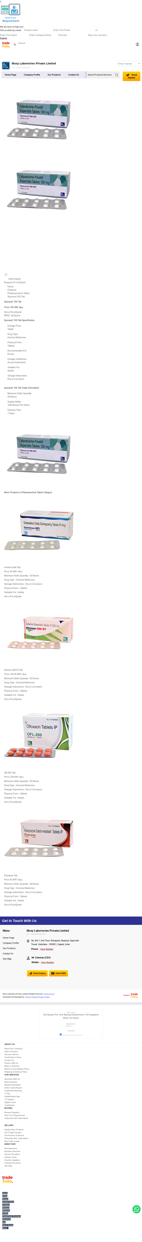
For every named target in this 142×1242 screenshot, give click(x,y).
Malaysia (6, 1210)
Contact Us (73, 75)
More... (5, 1228)
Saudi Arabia (7, 1225)
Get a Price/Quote (13, 312)
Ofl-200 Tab (10, 773)
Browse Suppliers (12, 1112)
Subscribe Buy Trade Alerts (16, 1138)
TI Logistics (9, 1099)
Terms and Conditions (73, 1035)
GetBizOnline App (12, 1096)
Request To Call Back (15, 282)
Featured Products (12, 1163)
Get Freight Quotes (12, 1132)
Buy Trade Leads (11, 1141)
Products (11, 290)
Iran (4, 1222)
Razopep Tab (10, 875)
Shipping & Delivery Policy (15, 1072)
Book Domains (10, 1082)
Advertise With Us (12, 1079)
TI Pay (7, 1093)
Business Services (12, 1151)
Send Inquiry (132, 76)
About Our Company (13, 1048)
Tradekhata (9, 1105)
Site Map (7, 959)
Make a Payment (11, 1066)
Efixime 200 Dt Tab (13, 670)
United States (8, 1202)
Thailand (6, 1205)
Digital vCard (10, 1102)
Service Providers (12, 1154)
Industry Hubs (10, 1157)
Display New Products (14, 1129)
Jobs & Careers (11, 1051)
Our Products (54, 75)
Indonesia (6, 1219)
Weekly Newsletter (12, 1085)
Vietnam (5, 1208)
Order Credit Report (13, 1088)
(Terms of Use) (49, 994)
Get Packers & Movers (14, 1135)
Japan (5, 1193)
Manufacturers (10, 1148)
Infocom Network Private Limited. (37, 997)
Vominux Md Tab (12, 567)
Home (10, 286)
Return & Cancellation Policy (16, 1069)
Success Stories (11, 1054)
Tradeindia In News (12, 1057)
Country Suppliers (12, 1160)
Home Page (10, 75)
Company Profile (32, 75)
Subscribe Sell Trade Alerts (16, 1118)
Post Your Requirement (14, 1115)
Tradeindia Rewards (13, 1091)
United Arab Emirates (11, 1216)
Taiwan (5, 1199)
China (4, 1196)
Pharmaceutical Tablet (18, 293)
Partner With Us (11, 1063)
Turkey (5, 1213)
